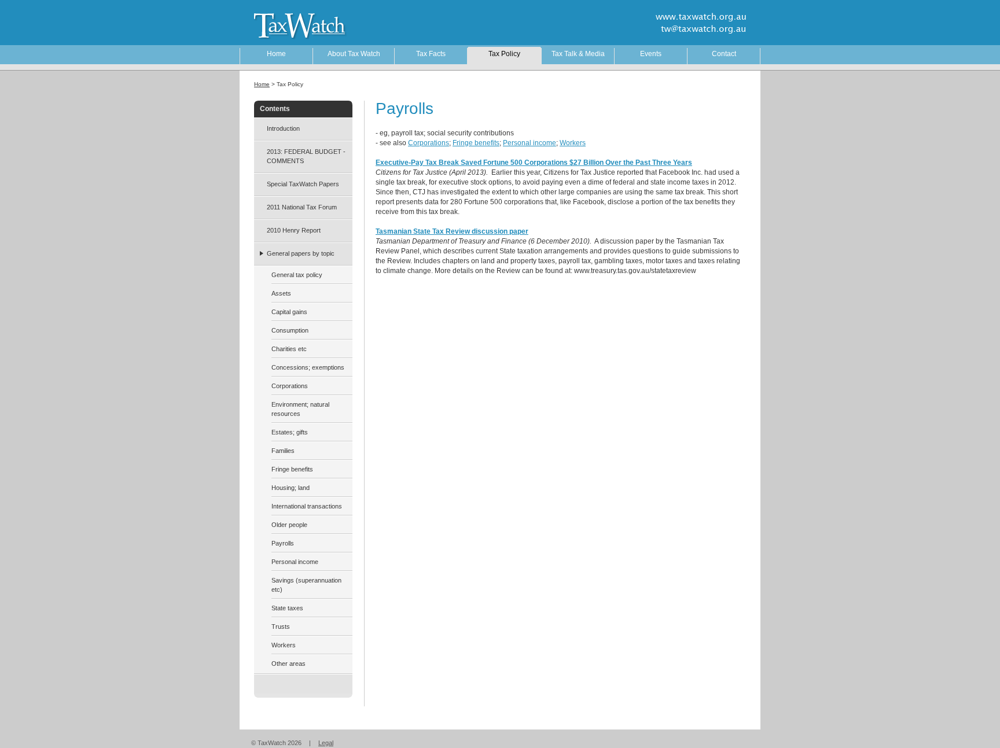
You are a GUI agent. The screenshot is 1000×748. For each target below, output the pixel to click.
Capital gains (289, 311)
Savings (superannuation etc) (306, 585)
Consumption (289, 330)
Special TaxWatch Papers (303, 183)
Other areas (288, 663)
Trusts (280, 626)
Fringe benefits (476, 143)
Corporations (428, 143)
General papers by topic (300, 253)
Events (650, 54)
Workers (573, 143)
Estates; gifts (289, 432)
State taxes (287, 608)
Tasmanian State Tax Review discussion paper (452, 231)
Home (276, 54)
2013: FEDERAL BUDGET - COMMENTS (306, 156)
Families (283, 450)
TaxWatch (292, 24)
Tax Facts (431, 54)
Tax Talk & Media (578, 54)
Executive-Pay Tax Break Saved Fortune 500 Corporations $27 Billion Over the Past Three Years (534, 163)
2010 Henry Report (294, 230)
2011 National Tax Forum (302, 207)
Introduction (283, 128)
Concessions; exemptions (307, 367)
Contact (724, 54)
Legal (325, 742)
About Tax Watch (354, 54)
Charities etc (289, 348)
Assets (281, 293)
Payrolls (282, 543)
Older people (289, 524)
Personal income (529, 143)
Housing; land (290, 487)
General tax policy (296, 274)
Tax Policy (504, 54)
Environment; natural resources (300, 409)
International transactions (306, 506)
